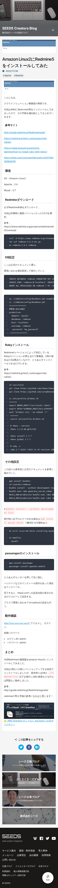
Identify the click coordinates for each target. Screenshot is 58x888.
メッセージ (8, 855)
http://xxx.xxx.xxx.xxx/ (16, 623)
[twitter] (21, 747)
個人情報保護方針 (21, 871)
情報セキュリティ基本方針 (14, 875)
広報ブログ (7, 866)
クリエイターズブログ (25, 866)
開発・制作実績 (27, 850)
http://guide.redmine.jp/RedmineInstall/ (24, 132)
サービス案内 (9, 850)
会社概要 (33, 855)
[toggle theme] (53, 30)
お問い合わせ (9, 859)
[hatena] (37, 747)
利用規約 (6, 871)
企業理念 (21, 855)
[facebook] (29, 747)
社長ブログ (43, 866)
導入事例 (42, 850)
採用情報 (46, 855)
